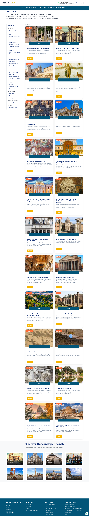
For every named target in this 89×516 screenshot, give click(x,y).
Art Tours (11, 84)
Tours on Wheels (12, 65)
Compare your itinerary (69, 504)
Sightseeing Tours (13, 88)
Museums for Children (14, 44)
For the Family (12, 74)
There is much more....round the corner (73, 510)
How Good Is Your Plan (32, 7)
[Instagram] (10, 512)
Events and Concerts (13, 100)
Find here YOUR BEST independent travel (73, 508)
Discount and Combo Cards (15, 30)
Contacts (66, 514)
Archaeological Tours (13, 86)
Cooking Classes (12, 98)
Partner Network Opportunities (32, 510)
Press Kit (8, 505)
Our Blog (8, 507)
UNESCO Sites (12, 50)
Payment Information (49, 512)
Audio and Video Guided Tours (14, 81)
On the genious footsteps (70, 506)
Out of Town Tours (13, 67)
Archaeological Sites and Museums (14, 37)
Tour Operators (29, 506)
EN (78, 2)
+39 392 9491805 (64, 2)
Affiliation (27, 508)
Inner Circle (8, 509)
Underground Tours (13, 63)
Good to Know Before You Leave (56, 7)
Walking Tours (12, 61)
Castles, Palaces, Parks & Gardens (14, 53)
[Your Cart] (82, 3)
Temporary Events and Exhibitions (14, 47)
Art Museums (12, 40)
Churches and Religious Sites (14, 33)
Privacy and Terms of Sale (50, 508)
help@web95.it (68, 512)
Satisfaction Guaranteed (50, 504)
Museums (10, 28)
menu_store (43, 7)
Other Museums (12, 42)
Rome (21, 7)
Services (10, 105)
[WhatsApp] (59, 3)
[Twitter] (12, 512)
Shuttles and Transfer (13, 107)
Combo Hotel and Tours (14, 76)
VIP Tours (11, 70)
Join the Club (28, 504)
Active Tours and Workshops (15, 78)
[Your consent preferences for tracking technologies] (86, 513)
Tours (9, 57)
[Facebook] (7, 512)
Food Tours (11, 95)
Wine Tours (11, 93)
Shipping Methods (49, 514)
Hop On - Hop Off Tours (14, 59)
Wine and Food (11, 91)
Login (85, 2)
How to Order (48, 510)
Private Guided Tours (13, 72)
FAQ (46, 506)
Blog (68, 7)
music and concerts (13, 102)
